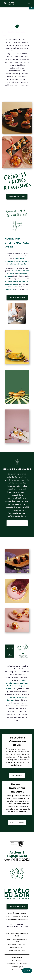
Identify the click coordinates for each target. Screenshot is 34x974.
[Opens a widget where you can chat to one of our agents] (27, 970)
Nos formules (17, 775)
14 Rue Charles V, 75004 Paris (17, 919)
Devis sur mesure (17, 197)
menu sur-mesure (17, 822)
